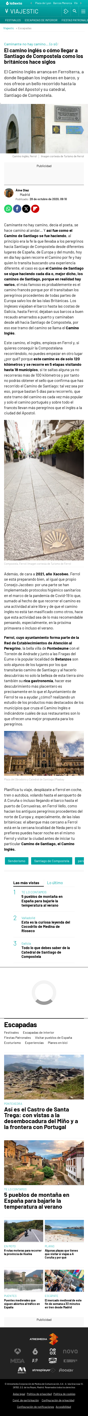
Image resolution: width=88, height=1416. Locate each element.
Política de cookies (64, 1394)
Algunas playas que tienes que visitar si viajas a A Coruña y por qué (61, 1254)
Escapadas (20, 1025)
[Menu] (83, 11)
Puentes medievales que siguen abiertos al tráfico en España (22, 1304)
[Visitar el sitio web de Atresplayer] (44, 1370)
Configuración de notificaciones (35, 1406)
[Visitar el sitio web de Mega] (17, 1361)
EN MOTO (10, 1246)
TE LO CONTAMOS (33, 892)
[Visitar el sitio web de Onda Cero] (53, 1361)
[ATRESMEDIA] (44, 1339)
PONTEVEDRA (13, 1103)
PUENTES (10, 1296)
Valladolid (28, 918)
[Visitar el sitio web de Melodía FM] (22, 1370)
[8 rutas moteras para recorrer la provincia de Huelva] (23, 1231)
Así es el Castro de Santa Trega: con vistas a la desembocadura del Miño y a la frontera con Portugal (41, 1118)
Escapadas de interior (41, 20)
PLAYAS (49, 1246)
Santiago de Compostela (51, 861)
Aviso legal (19, 1394)
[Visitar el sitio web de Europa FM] (70, 1361)
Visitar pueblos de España (53, 1037)
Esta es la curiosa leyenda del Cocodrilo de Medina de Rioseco (45, 926)
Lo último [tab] (55, 882)
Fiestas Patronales (17, 1037)
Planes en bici (58, 1042)
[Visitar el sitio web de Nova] (70, 1351)
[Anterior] (31, 3)
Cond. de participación (26, 1400)
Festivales (13, 20)
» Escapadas (24, 28)
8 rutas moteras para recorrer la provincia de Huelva (23, 1252)
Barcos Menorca (62, 3)
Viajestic (8, 28)
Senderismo (16, 861)
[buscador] (75, 11)
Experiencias (34, 1042)
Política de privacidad (39, 1394)
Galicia (26, 943)
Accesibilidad (63, 1406)
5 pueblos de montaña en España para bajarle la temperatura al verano (42, 900)
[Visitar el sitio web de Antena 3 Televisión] (17, 1351)
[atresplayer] (66, 11)
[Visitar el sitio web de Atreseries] (35, 1361)
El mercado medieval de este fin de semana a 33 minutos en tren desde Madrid (63, 1304)
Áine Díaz (22, 190)
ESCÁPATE (51, 1296)
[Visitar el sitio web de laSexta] (35, 1351)
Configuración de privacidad (58, 1400)
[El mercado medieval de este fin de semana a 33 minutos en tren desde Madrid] (64, 1281)
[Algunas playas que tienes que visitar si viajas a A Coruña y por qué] (64, 1231)
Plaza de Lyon (43, 3)
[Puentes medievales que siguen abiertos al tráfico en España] (23, 1281)
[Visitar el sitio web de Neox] (53, 1351)
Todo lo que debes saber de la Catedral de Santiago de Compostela (45, 952)
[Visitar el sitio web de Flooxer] (66, 1370)
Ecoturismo (12, 1042)
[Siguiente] (81, 3)
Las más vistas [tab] (26, 882)
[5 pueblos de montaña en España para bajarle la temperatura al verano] (44, 1163)
